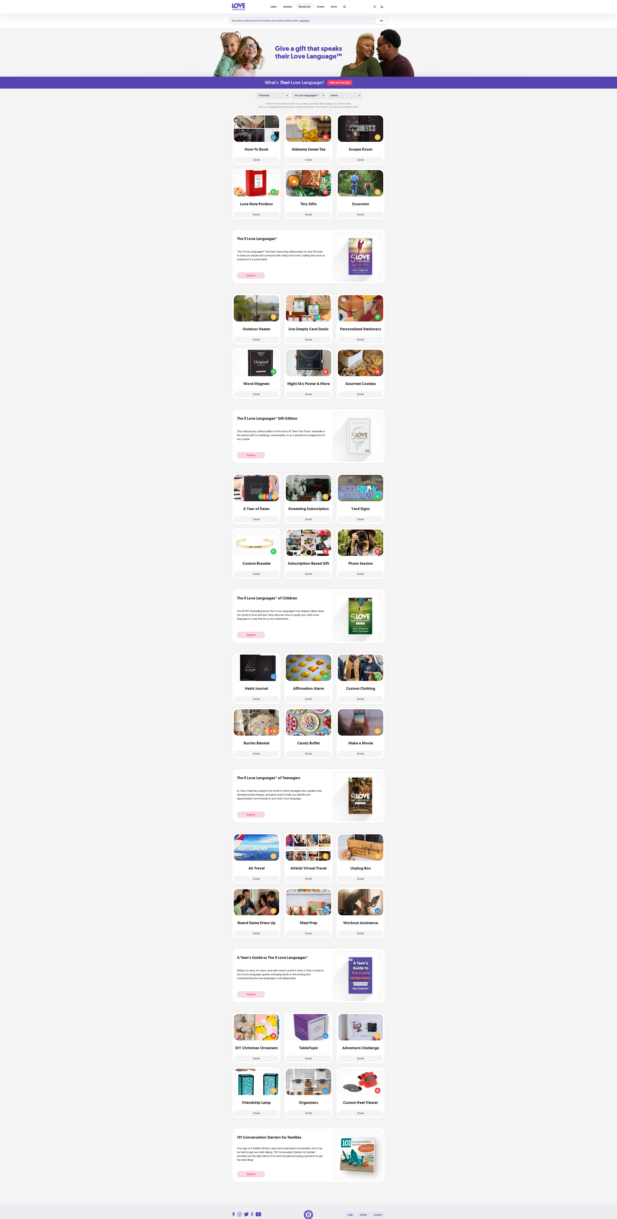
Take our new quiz (339, 82)
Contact (378, 1214)
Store (334, 6)
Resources (304, 6)
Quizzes (287, 6)
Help (350, 1214)
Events (320, 6)
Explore (251, 275)
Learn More (304, 20)
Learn (273, 6)
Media (363, 1214)
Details (256, 160)
